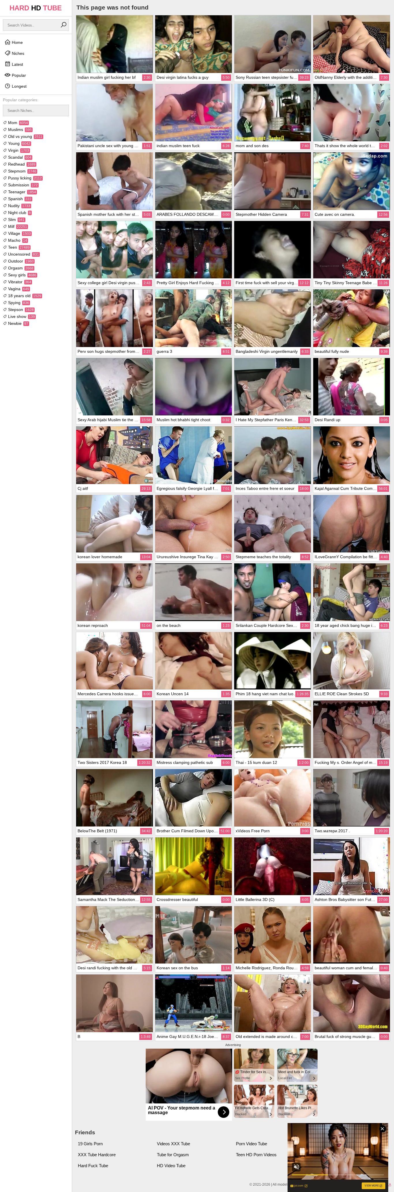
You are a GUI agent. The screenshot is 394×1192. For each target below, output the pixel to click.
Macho (17, 240)
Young (18, 143)
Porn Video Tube (251, 1143)
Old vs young (24, 136)
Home (17, 42)
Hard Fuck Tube (93, 1165)
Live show (21, 316)
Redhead (21, 164)
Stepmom (21, 171)
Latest (17, 64)
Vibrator (19, 282)
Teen (18, 247)
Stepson (20, 309)
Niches (17, 53)
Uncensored (23, 254)
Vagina (18, 288)
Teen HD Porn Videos (256, 1154)
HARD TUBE (36, 8)
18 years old (24, 295)
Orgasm (20, 268)
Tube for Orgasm (173, 1154)
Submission (22, 185)
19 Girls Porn (90, 1143)
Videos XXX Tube (173, 1143)
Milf (17, 226)
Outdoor (20, 261)
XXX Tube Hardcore (97, 1154)
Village (19, 233)
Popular (18, 75)
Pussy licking (24, 178)
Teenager (21, 192)
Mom (17, 122)
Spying (18, 302)
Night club (19, 212)
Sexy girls (21, 275)
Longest (19, 86)
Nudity (18, 205)
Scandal (19, 157)
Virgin (18, 150)
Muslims (19, 129)
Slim (16, 219)
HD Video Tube (171, 1165)
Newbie (17, 323)
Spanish (19, 198)
